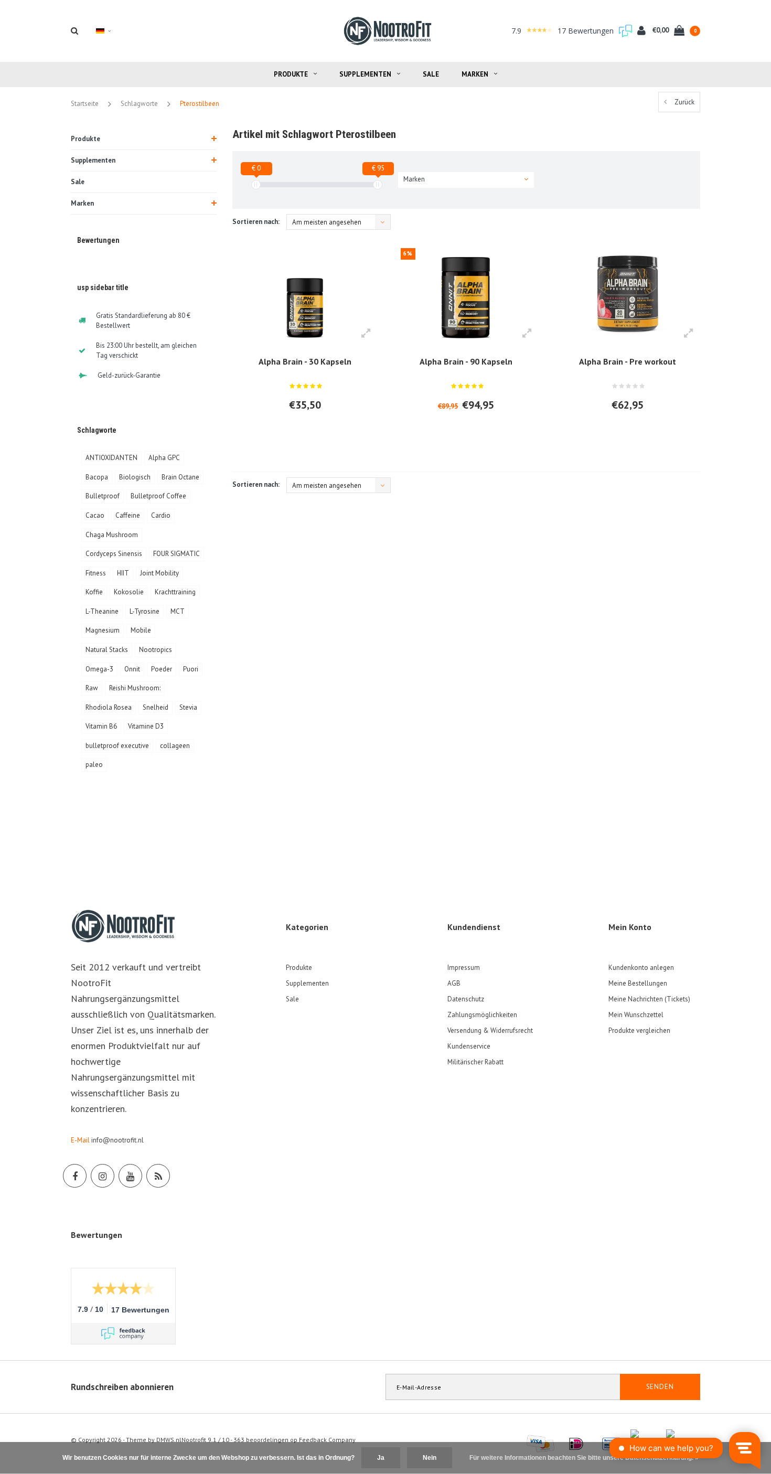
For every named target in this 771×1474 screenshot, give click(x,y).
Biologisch (135, 477)
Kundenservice (468, 1046)
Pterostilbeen (199, 103)
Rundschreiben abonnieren (122, 1387)
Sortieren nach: (256, 221)
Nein (429, 1457)
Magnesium (102, 630)
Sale (431, 74)
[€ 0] (256, 184)
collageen (175, 745)
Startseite (85, 103)
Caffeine (127, 515)
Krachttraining (175, 592)
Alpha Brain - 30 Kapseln (305, 361)
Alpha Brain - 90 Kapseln (466, 361)
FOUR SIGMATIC (176, 553)
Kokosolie (129, 592)
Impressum (463, 967)
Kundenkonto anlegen (641, 967)
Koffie (94, 592)
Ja (380, 1457)
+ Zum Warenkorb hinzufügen (300, 433)
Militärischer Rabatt (475, 1062)
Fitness (95, 573)
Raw (91, 687)
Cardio (160, 515)
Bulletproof (102, 496)
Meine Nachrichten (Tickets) (649, 999)
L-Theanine (102, 611)
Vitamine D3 (146, 726)
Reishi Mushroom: (134, 687)
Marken (475, 74)
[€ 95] (377, 184)
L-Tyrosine (144, 611)
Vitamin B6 (101, 726)
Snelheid (155, 707)
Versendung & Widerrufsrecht (490, 1030)
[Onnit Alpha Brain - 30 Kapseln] (305, 294)
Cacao (94, 515)
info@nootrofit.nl (117, 1140)
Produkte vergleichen (639, 1030)
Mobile (141, 630)
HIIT (123, 573)
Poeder (161, 669)
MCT (177, 611)
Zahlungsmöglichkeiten (482, 1014)
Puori (190, 669)
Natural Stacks (106, 649)
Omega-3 (99, 669)
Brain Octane (180, 477)
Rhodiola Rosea (108, 707)
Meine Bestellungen (637, 983)
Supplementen (365, 74)
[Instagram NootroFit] (102, 1176)
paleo (94, 764)
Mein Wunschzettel (635, 1014)
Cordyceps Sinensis (113, 553)
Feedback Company (327, 1440)
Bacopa (96, 477)
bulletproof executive (117, 745)
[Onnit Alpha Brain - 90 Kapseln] (466, 294)
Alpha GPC (164, 457)
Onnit (132, 669)
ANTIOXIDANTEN (111, 457)
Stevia (188, 707)
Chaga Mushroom (111, 534)
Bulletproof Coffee (158, 496)
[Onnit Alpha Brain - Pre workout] (627, 294)
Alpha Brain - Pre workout (627, 361)
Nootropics (155, 649)
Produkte (291, 74)
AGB (454, 983)
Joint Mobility (159, 573)
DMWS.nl (168, 1440)
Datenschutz (465, 999)
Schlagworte (139, 103)
